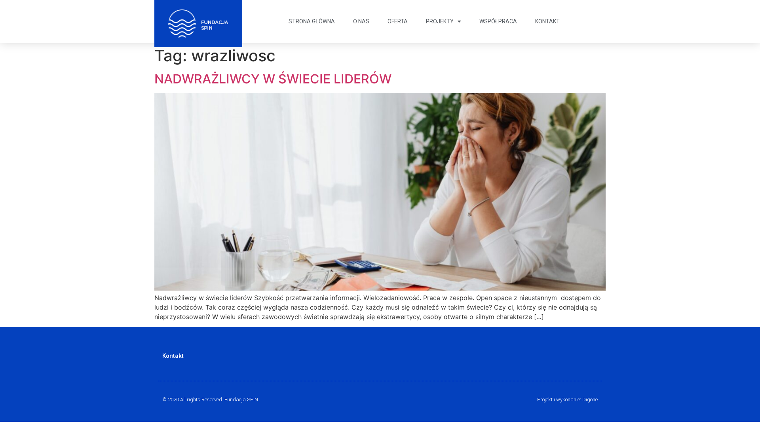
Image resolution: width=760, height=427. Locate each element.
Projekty (440, 21)
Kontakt (547, 21)
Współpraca (498, 21)
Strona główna (312, 21)
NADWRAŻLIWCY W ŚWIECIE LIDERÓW (272, 79)
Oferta (398, 21)
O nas (361, 21)
